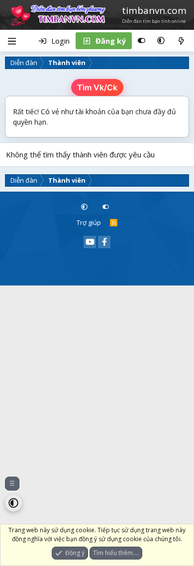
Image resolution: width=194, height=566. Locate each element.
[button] (161, 41)
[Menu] (11, 41)
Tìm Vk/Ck (97, 87)
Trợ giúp (89, 222)
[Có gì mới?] (181, 41)
